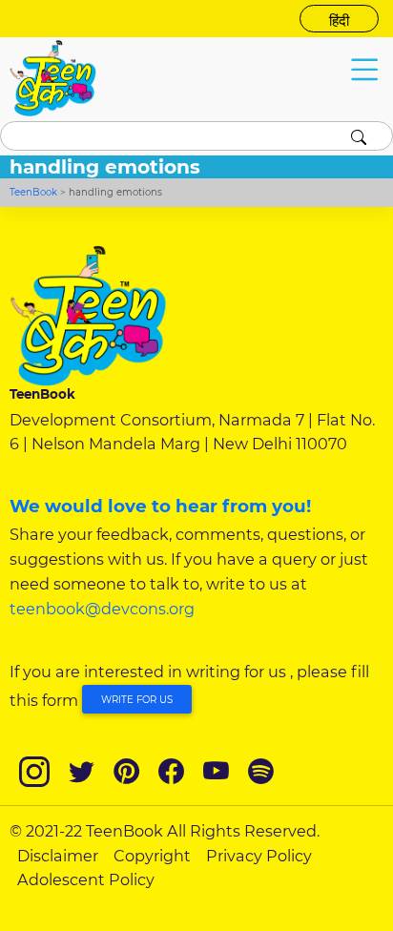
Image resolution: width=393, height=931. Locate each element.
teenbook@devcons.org (102, 608)
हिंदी (339, 21)
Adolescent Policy (86, 879)
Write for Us (137, 699)
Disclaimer (57, 855)
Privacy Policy (259, 855)
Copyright (152, 855)
